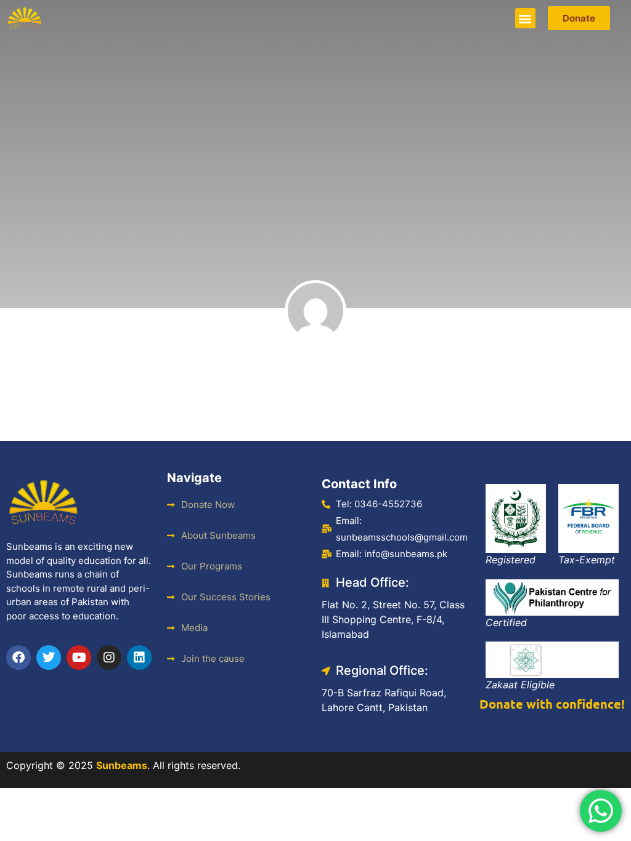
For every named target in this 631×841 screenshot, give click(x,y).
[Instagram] (109, 657)
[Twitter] (48, 657)
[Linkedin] (139, 657)
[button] (525, 18)
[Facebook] (18, 657)
